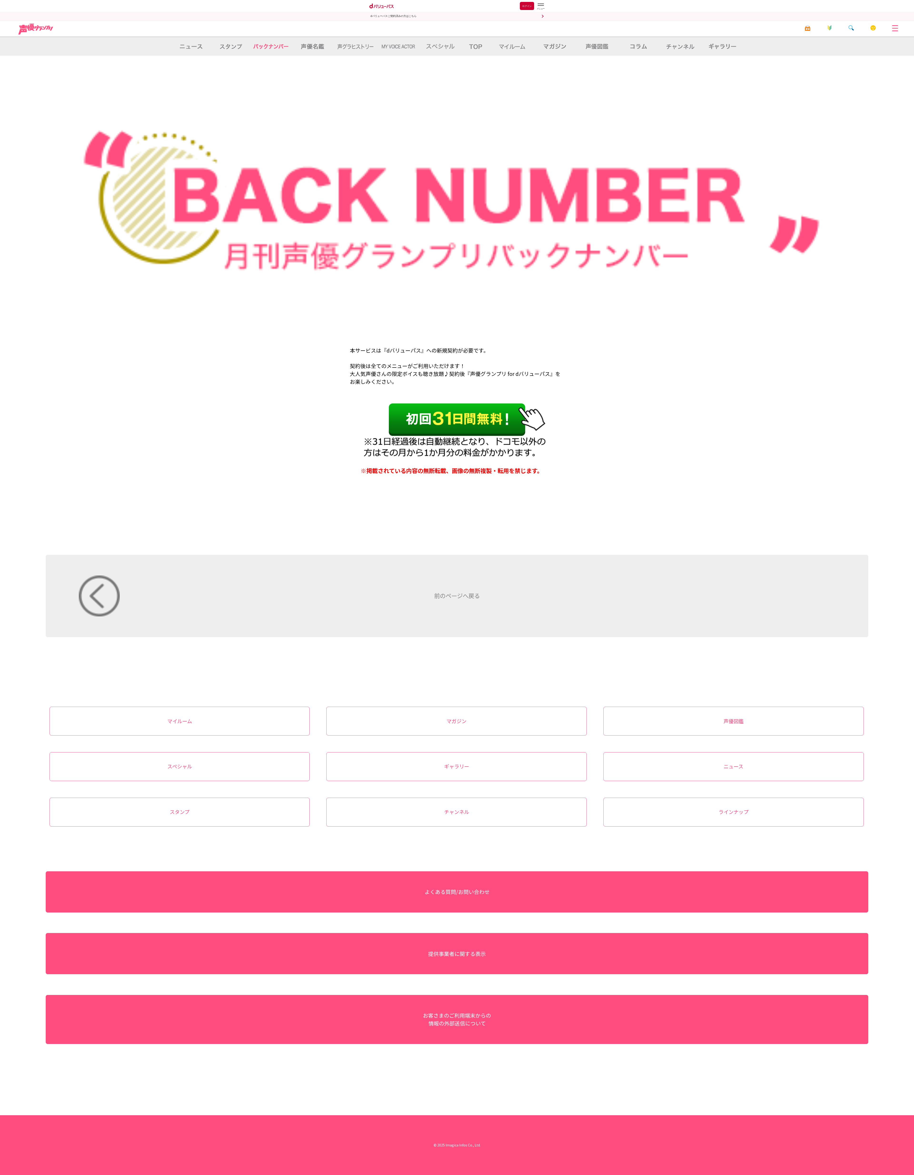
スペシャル (179, 766)
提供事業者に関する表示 (457, 953)
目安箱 (807, 28)
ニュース (733, 766)
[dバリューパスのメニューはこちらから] (540, 7)
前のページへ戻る (457, 595)
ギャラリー (456, 766)
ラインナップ (734, 811)
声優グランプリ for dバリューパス (36, 29)
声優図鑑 (734, 721)
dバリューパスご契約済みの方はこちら (393, 16)
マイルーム (873, 28)
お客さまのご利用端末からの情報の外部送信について (457, 1019)
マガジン (457, 721)
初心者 (829, 28)
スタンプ (179, 811)
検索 (851, 28)
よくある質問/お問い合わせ (457, 891)
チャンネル (456, 811)
